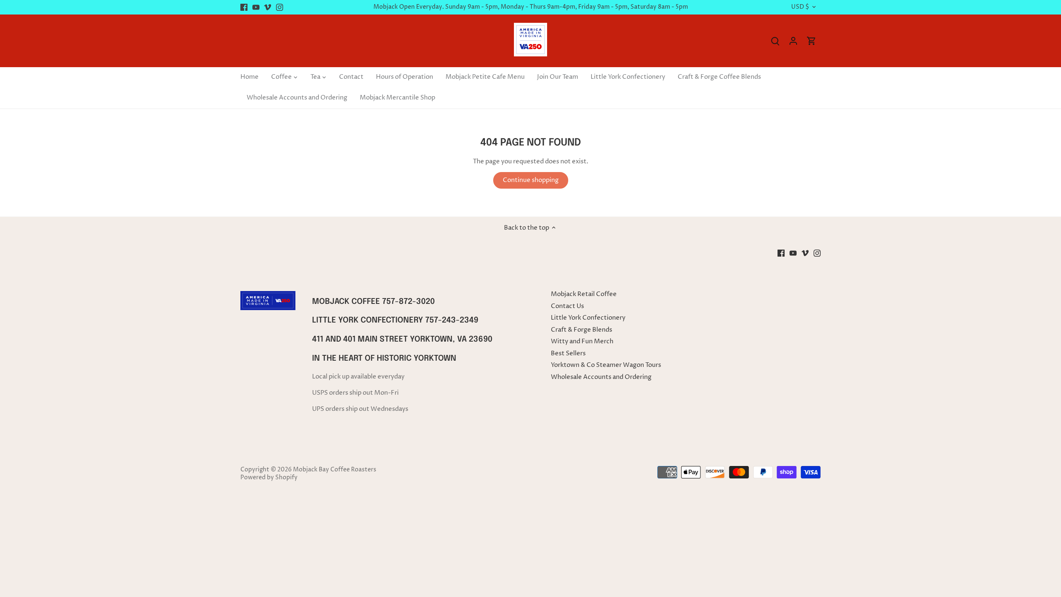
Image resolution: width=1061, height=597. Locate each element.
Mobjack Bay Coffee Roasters (334, 469)
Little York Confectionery (588, 317)
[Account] (793, 40)
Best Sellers (568, 353)
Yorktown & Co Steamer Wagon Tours (606, 365)
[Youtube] (255, 7)
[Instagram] (279, 7)
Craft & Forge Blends (581, 329)
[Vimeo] (267, 7)
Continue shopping (531, 180)
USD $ (800, 7)
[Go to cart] (811, 40)
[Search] (775, 40)
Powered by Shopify (269, 477)
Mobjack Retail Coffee (584, 294)
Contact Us (567, 306)
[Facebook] (243, 7)
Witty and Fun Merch (582, 341)
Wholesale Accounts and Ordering (601, 377)
